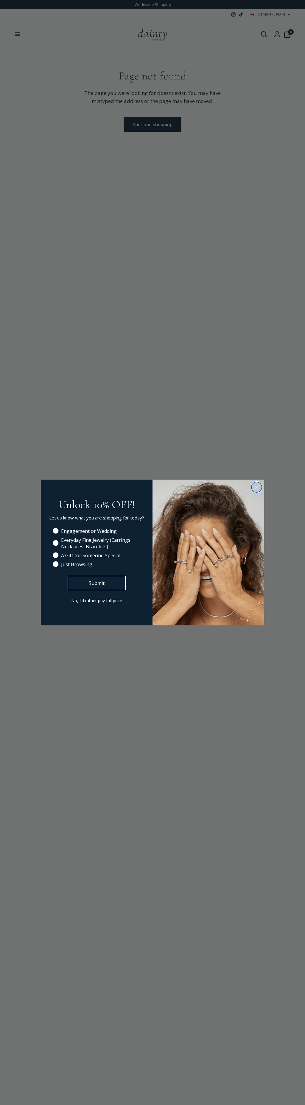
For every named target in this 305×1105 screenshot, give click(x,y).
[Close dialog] (256, 487)
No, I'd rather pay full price (96, 600)
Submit (97, 583)
